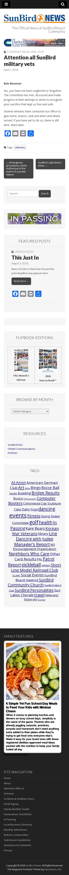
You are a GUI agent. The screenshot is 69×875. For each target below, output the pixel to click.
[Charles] (34, 42)
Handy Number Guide (16, 809)
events (18, 515)
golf (33, 522)
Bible (27, 488)
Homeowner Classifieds (18, 814)
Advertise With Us (14, 788)
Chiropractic (30, 499)
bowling (24, 493)
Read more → (21, 281)
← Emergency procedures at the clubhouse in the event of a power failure (16, 168)
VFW (34, 599)
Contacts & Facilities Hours (19, 798)
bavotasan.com (52, 869)
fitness (33, 516)
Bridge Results (46, 493)
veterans (20, 147)
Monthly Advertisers (15, 829)
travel (39, 594)
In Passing (10, 819)
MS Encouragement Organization (34, 547)
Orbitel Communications (21, 448)
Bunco (18, 498)
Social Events (32, 575)
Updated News (24, 251)
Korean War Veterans (35, 531)
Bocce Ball (50, 487)
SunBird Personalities (34, 590)
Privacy (8, 850)
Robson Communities (16, 835)
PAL (39, 559)
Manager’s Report (32, 544)
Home (7, 778)
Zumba (41, 599)
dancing (46, 509)
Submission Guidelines (17, 840)
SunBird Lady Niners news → (50, 164)
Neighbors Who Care (29, 553)
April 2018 (37, 51)
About (7, 783)
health (46, 522)
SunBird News (33, 865)
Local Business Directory (18, 824)
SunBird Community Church (31, 582)
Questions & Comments (17, 845)
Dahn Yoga (30, 509)
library (43, 534)
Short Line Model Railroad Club (36, 567)
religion (45, 565)
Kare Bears (35, 528)
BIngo (36, 487)
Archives (12, 453)
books (13, 493)
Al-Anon (18, 482)
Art (21, 487)
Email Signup (11, 804)
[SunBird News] (34, 16)
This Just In (25, 257)
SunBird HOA (15, 444)
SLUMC (16, 575)
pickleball (31, 565)
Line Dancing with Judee (36, 536)
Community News (18, 51)
